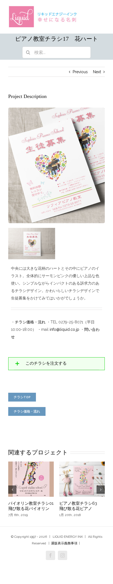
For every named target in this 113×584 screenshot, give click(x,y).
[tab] (56, 364)
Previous (80, 72)
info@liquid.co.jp (64, 329)
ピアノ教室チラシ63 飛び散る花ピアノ (80, 506)
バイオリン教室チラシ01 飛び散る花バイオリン (33, 506)
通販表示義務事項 (64, 543)
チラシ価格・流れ (30, 322)
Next (97, 72)
